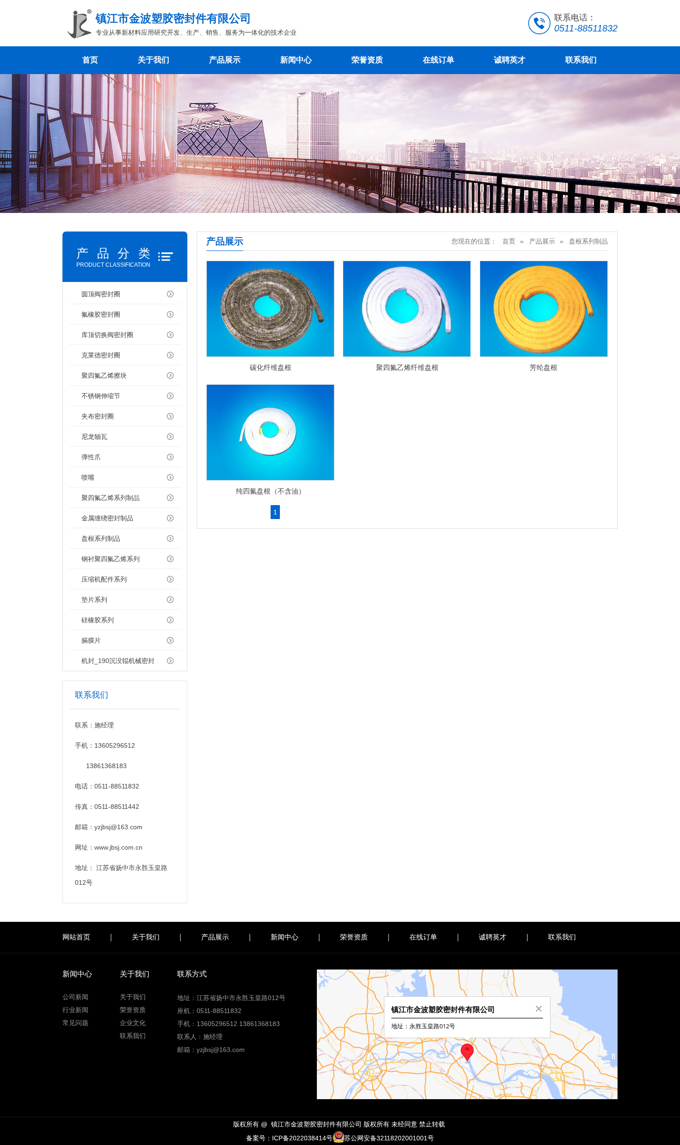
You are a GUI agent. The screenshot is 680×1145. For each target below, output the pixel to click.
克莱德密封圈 (100, 355)
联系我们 (581, 60)
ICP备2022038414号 (302, 1138)
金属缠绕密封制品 (107, 518)
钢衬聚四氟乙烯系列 (110, 559)
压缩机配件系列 (104, 579)
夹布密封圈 (97, 416)
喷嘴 (87, 477)
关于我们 (153, 60)
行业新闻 (75, 1010)
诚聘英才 (509, 60)
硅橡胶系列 (97, 620)
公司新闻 (75, 997)
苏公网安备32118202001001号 (389, 1138)
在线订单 (438, 60)
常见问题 (75, 1022)
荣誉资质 (367, 60)
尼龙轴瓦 (94, 436)
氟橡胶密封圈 (100, 314)
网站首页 (76, 937)
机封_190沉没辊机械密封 (118, 660)
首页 (90, 60)
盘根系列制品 (100, 538)
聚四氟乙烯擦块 (104, 375)
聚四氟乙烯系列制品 (110, 497)
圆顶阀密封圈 (100, 294)
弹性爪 (91, 457)
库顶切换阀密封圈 (107, 334)
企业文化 (133, 1022)
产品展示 (225, 60)
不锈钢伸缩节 (100, 396)
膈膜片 (91, 640)
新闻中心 (296, 60)
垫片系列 (94, 599)
